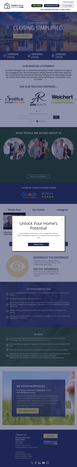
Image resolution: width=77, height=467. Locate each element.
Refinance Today (38, 244)
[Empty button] (61, 219)
